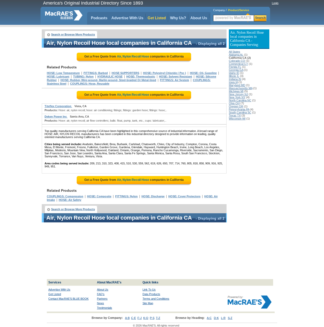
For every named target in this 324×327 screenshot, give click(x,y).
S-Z (230, 317)
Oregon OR (236, 106)
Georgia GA (236, 69)
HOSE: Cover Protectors (184, 196)
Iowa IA (233, 82)
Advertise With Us (127, 18)
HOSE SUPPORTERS (125, 72)
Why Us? (178, 18)
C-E (133, 317)
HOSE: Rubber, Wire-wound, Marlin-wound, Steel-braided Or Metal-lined (108, 80)
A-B (127, 317)
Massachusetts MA (240, 88)
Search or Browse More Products (73, 34)
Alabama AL (236, 54)
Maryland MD (237, 85)
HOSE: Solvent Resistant (175, 76)
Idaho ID (234, 72)
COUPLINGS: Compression (65, 196)
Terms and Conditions (156, 298)
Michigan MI (236, 91)
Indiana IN (235, 79)
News (100, 303)
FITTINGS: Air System (174, 80)
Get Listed (157, 18)
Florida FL (235, 66)
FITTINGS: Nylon (126, 196)
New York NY (237, 97)
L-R (223, 317)
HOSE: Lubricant (58, 76)
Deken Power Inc (56, 116)
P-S (152, 317)
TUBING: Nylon (83, 76)
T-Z (158, 317)
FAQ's (101, 294)
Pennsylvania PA (239, 109)
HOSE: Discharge (153, 196)
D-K (216, 317)
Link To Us (149, 289)
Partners (102, 298)
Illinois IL (234, 76)
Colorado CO (237, 60)
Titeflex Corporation (58, 106)
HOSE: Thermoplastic (140, 76)
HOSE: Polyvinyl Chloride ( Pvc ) (164, 72)
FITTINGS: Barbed (96, 72)
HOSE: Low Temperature (63, 72)
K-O (145, 317)
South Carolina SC (240, 112)
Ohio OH (234, 103)
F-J (139, 317)
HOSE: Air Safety (70, 199)
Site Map (148, 303)
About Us (198, 18)
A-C (209, 317)
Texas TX (235, 115)
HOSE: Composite (99, 196)
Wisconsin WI (237, 118)
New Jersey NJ (238, 94)
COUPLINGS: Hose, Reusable (89, 83)
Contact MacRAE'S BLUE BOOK (68, 298)
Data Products (151, 294)
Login (275, 3)
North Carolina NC (240, 100)
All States (234, 51)
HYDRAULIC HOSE (110, 76)
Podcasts (99, 18)
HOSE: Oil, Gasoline (203, 72)
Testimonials (104, 307)
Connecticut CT (238, 63)
